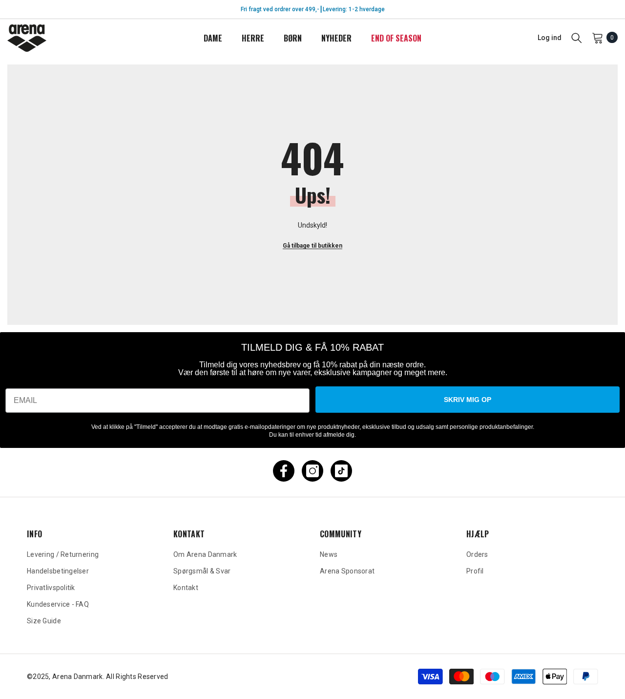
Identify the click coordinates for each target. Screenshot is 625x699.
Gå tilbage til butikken (312, 245)
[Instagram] (312, 471)
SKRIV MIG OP (467, 399)
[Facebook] (283, 471)
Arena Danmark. (79, 676)
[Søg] (576, 37)
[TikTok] (341, 471)
